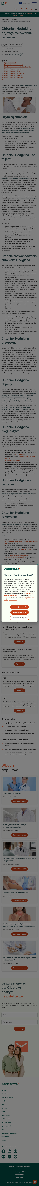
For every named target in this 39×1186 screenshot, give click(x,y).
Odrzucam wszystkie (20, 612)
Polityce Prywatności (10, 595)
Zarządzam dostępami (19, 618)
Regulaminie (29, 593)
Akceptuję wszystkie (20, 607)
